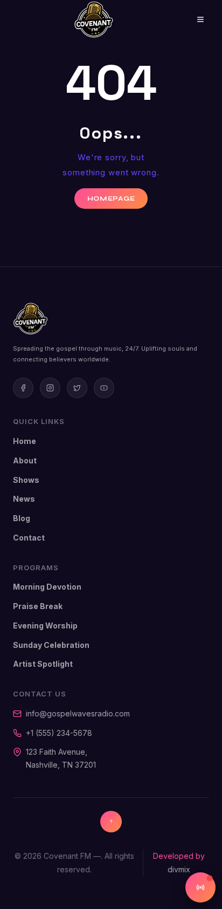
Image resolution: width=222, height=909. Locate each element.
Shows (26, 479)
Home (24, 441)
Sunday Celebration (51, 645)
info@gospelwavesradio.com (78, 713)
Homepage (111, 198)
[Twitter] (77, 388)
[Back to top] (111, 821)
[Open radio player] (200, 887)
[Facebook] (23, 388)
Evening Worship (45, 625)
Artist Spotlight (43, 663)
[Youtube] (104, 388)
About (25, 460)
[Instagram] (50, 388)
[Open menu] (192, 19)
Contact (29, 537)
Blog (21, 518)
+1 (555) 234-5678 (59, 732)
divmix (179, 869)
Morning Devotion (47, 586)
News (24, 498)
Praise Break (38, 606)
